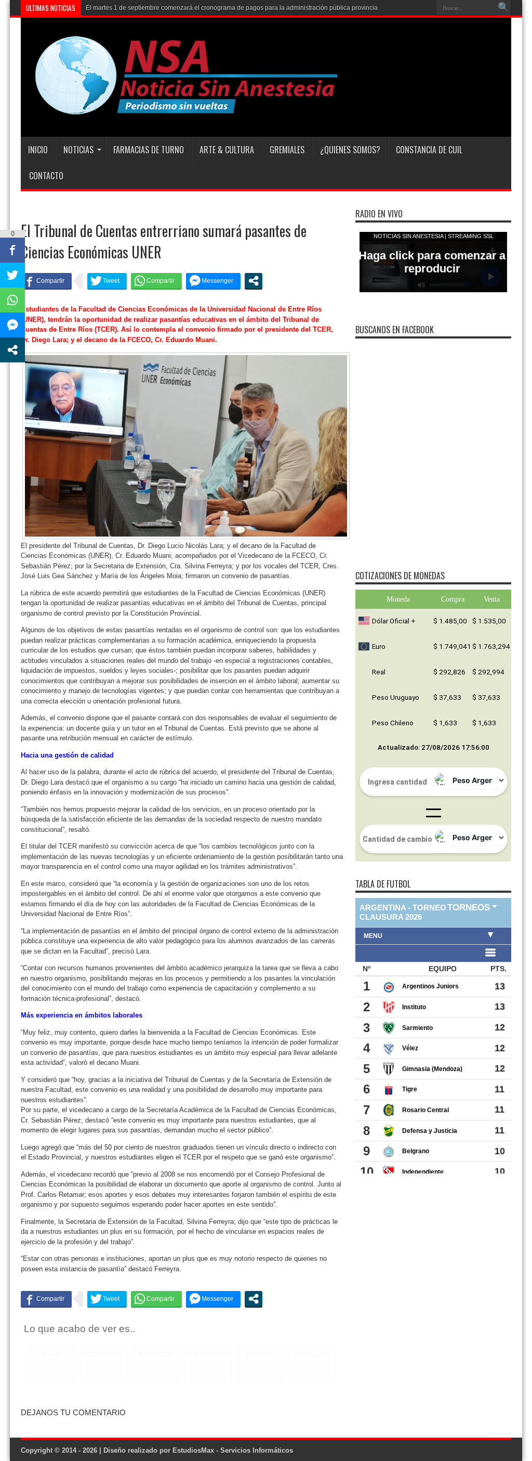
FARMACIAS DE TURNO (148, 150)
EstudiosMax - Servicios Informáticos (232, 1450)
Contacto (46, 175)
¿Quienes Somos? (350, 150)
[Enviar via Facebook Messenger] (213, 281)
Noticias (78, 150)
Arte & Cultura (227, 150)
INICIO (38, 150)
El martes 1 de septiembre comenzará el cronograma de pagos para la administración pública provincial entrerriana (249, 21)
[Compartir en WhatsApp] (156, 281)
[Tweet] (107, 281)
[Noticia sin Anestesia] (180, 110)
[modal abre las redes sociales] (253, 281)
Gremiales (287, 150)
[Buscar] (503, 8)
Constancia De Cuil (429, 150)
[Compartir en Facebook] (46, 281)
